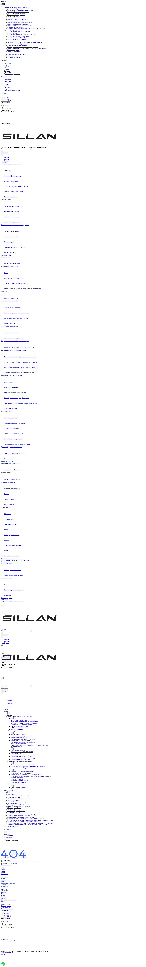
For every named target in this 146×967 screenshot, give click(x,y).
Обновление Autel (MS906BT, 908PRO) (18, 31)
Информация (4, 886)
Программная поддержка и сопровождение (16, 41)
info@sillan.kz (4, 105)
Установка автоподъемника (15, 57)
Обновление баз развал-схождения (17, 39)
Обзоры (6, 68)
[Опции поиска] (2, 151)
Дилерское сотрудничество (12, 74)
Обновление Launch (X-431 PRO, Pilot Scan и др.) (21, 34)
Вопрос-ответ (5, 910)
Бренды (3, 871)
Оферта (3, 954)
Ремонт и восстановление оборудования (16, 44)
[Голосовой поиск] (3, 153)
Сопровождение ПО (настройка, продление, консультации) (24, 42)
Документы (7, 72)
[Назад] (8, 713)
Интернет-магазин (6, 865)
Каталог (3, 868)
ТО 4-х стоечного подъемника (16, 15)
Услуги (3, 872)
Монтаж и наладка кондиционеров (17, 19)
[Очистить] (31, 149)
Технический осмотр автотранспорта (18, 12)
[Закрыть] (2, 693)
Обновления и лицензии (11, 30)
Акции (3, 869)
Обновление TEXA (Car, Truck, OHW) (18, 36)
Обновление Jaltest (12, 33)
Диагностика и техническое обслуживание (16, 7)
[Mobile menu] (2, 645)
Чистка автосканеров (13, 16)
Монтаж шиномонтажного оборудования (19, 25)
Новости (6, 66)
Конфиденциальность (7, 952)
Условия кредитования (7, 909)
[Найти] (6, 153)
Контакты (3, 884)
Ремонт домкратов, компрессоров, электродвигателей (22, 47)
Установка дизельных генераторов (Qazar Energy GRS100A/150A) (26, 28)
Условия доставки (6, 906)
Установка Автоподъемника (12, 56)
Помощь (3, 901)
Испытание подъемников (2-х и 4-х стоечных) (20, 10)
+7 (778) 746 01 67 (6, 97)
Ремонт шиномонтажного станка (16, 54)
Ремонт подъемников (13, 51)
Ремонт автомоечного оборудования (17, 45)
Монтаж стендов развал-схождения (17, 24)
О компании (7, 63)
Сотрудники (7, 65)
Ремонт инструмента (13, 50)
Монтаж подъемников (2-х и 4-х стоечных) (19, 22)
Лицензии (7, 71)
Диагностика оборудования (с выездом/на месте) (21, 9)
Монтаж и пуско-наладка (11, 18)
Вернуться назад (5, 863)
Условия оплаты (5, 904)
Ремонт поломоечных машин (15, 53)
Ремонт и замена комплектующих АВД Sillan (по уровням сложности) (27, 48)
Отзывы (6, 69)
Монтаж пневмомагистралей (15, 21)
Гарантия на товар (6, 907)
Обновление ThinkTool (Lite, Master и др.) (19, 37)
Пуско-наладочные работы (15, 27)
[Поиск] (2, 678)
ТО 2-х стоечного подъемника (16, 13)
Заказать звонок (5, 102)
